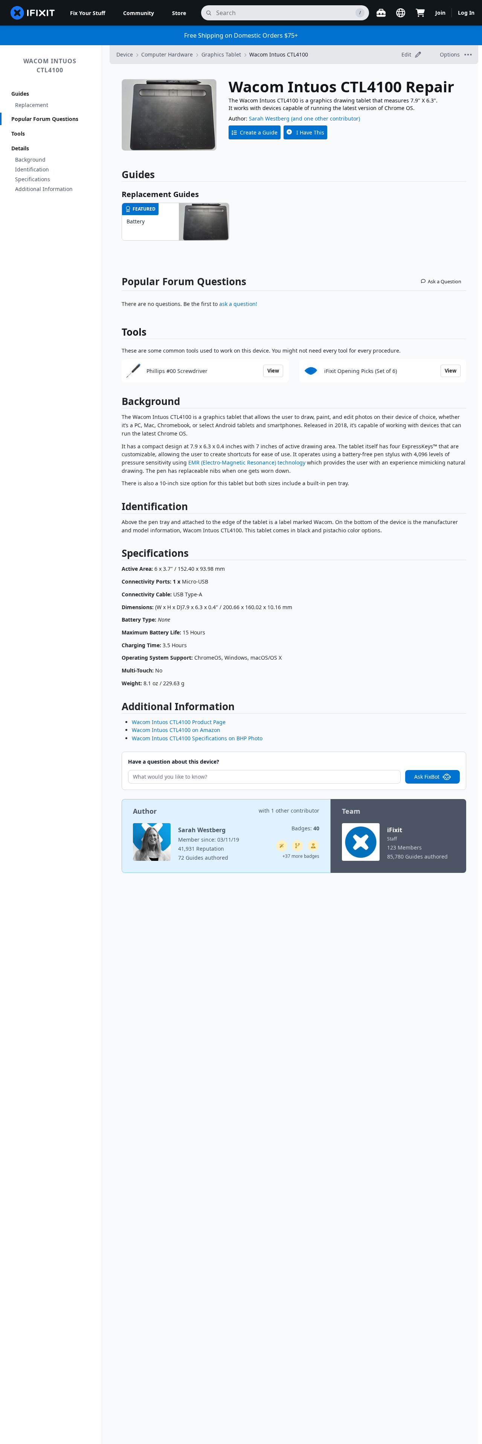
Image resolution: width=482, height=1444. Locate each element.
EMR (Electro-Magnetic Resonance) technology (246, 462)
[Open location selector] (400, 12)
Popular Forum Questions (44, 118)
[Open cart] (420, 12)
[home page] (33, 13)
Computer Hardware (167, 54)
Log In (466, 12)
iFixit (394, 830)
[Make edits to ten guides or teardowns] (313, 846)
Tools (18, 133)
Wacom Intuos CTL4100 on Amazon (176, 729)
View (273, 370)
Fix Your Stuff (87, 13)
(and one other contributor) (325, 118)
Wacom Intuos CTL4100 (49, 65)
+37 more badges (300, 856)
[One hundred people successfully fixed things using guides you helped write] (282, 846)
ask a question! (238, 303)
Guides (20, 93)
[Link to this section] (118, 403)
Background (30, 159)
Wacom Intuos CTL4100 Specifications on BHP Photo (197, 738)
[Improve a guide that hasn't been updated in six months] (297, 846)
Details (20, 148)
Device (124, 54)
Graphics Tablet (221, 54)
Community (138, 13)
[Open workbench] (381, 12)
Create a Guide (259, 132)
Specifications (32, 179)
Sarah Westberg (269, 118)
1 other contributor (295, 810)
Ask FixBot (426, 776)
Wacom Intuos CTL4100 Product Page (179, 722)
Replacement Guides (160, 194)
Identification (32, 169)
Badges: (305, 828)
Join (440, 12)
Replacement (31, 104)
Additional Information (44, 189)
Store (179, 13)
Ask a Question (444, 281)
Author (145, 811)
